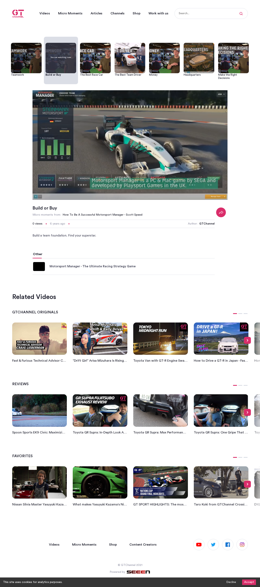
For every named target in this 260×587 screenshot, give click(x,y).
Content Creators (143, 544)
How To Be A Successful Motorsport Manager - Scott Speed (102, 214)
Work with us (158, 13)
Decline (231, 582)
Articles (96, 13)
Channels (117, 13)
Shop (136, 13)
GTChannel (207, 223)
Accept (249, 582)
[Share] (221, 212)
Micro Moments (70, 13)
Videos (44, 13)
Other (37, 254)
